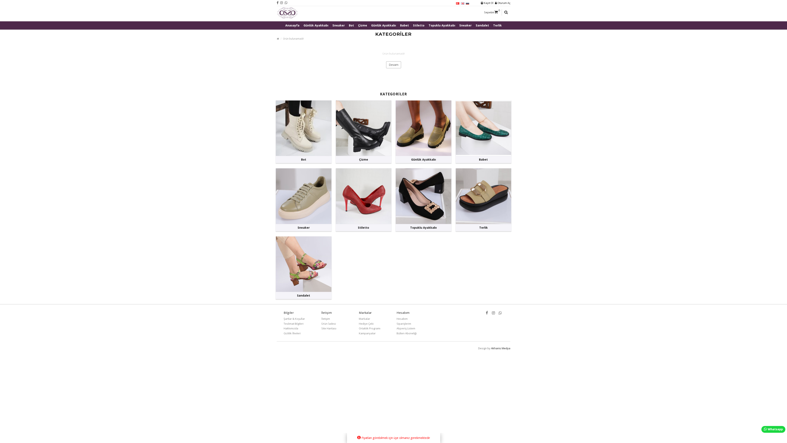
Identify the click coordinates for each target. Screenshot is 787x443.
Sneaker (338, 25)
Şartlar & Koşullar (294, 319)
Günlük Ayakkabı (316, 25)
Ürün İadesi (328, 323)
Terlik (497, 25)
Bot (351, 25)
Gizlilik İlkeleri (292, 333)
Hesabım (402, 319)
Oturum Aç (503, 3)
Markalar (364, 319)
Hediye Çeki (366, 323)
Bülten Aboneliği (407, 333)
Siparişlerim (404, 323)
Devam (393, 65)
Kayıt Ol (488, 3)
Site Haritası (328, 328)
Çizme (362, 25)
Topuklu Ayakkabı (442, 25)
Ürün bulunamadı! (293, 38)
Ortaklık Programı (369, 328)
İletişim (325, 319)
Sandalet (482, 25)
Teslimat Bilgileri (294, 323)
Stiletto (418, 25)
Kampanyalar (367, 333)
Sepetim (492, 11)
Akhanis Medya (500, 348)
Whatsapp (775, 429)
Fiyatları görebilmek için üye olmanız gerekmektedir (395, 438)
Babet (404, 25)
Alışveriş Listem (406, 328)
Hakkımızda (291, 328)
